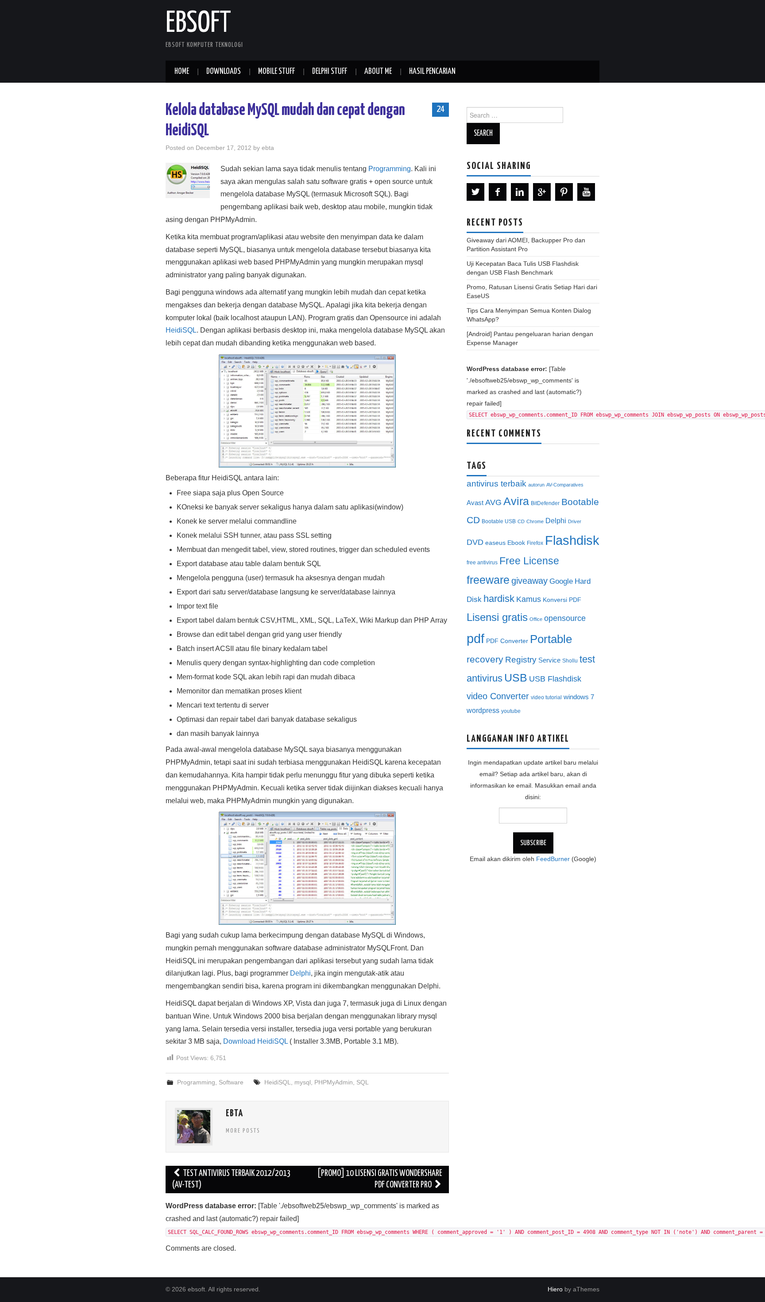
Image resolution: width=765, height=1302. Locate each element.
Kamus (528, 599)
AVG (493, 502)
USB (515, 677)
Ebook (516, 543)
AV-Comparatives (564, 484)
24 (440, 109)
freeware (488, 580)
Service (549, 660)
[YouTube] (586, 192)
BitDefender (545, 503)
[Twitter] (475, 192)
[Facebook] (497, 192)
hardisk (498, 598)
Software (231, 1082)
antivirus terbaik (496, 483)
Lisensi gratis (497, 617)
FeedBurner (553, 858)
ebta (268, 147)
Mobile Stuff (276, 72)
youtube (511, 711)
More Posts (243, 1131)
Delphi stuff (329, 72)
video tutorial (546, 697)
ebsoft (198, 24)
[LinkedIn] (520, 192)
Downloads (223, 72)
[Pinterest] (564, 192)
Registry (521, 659)
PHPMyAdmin (333, 1082)
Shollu (570, 661)
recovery (485, 659)
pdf (475, 638)
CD (521, 521)
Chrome (535, 521)
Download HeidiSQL (255, 1041)
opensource (565, 618)
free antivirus (482, 562)
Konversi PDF (562, 600)
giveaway (529, 581)
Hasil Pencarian (432, 72)
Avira (516, 501)
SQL (362, 1082)
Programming (389, 168)
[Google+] (542, 192)
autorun (536, 484)
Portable (551, 639)
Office (535, 619)
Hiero (555, 1289)
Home (181, 72)
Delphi (300, 973)
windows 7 (579, 697)
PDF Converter (507, 641)
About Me (378, 72)
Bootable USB (499, 521)
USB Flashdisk (555, 678)
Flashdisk (572, 540)
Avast (475, 502)
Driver (574, 521)
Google (561, 581)
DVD (475, 542)
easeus (495, 543)
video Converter (498, 696)
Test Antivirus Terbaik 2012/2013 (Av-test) (231, 1179)
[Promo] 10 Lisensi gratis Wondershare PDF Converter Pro (379, 1179)
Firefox (535, 543)
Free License (529, 561)
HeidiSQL (181, 330)
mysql (302, 1082)
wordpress (483, 710)
